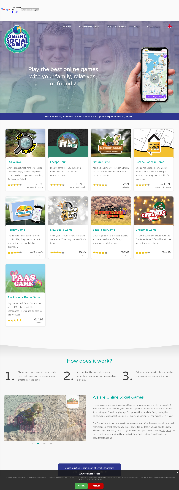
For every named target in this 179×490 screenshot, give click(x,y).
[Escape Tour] (17, 52)
